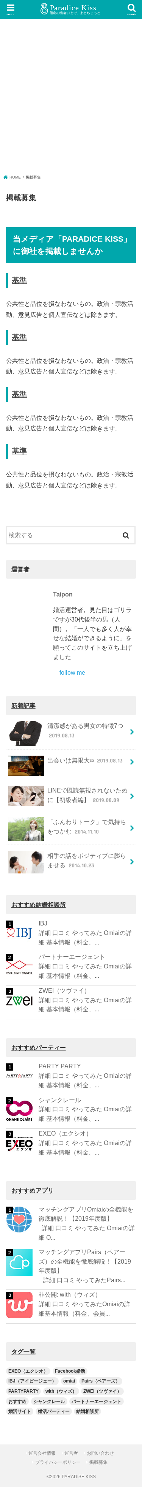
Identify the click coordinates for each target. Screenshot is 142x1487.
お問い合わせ (100, 1453)
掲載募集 (98, 1462)
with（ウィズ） (61, 1391)
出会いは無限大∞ (85, 760)
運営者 (71, 1453)
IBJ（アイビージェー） (32, 1381)
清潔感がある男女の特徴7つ (85, 730)
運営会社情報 (42, 1453)
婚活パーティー (54, 1411)
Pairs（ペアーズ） (100, 1381)
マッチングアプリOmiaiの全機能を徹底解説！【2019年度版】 (86, 1214)
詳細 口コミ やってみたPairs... (82, 1280)
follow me (72, 672)
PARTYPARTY (23, 1391)
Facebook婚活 (70, 1371)
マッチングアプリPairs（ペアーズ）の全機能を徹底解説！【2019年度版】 (85, 1261)
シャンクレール (60, 1099)
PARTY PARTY (60, 1066)
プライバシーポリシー (58, 1462)
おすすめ (17, 1401)
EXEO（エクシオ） (65, 1133)
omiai (69, 1381)
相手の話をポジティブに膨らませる (86, 860)
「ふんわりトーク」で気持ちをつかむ (86, 826)
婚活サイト (19, 1411)
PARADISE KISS (79, 1476)
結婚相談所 (87, 1411)
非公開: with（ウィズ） (70, 1294)
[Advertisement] (71, 99)
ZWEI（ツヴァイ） (64, 990)
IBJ (43, 923)
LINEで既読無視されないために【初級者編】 (87, 795)
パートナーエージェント (72, 956)
